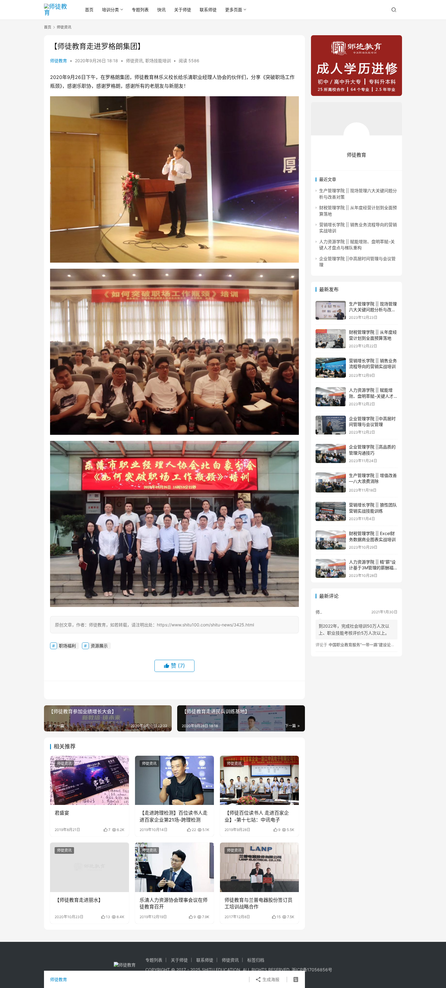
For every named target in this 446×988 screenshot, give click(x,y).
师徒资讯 (134, 60)
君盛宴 (62, 813)
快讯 (161, 9)
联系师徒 (208, 9)
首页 (89, 9)
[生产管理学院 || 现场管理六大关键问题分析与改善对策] (331, 310)
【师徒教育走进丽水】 (79, 900)
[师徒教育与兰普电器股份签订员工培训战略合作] (259, 867)
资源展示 (99, 645)
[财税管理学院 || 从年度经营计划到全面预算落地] (331, 338)
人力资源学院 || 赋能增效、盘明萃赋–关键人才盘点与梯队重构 (371, 395)
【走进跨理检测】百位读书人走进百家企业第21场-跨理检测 (174, 816)
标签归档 (255, 959)
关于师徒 (182, 9)
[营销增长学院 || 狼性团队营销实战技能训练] (331, 511)
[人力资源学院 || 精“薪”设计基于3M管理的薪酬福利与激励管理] (331, 568)
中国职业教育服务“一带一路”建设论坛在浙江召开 (371, 644)
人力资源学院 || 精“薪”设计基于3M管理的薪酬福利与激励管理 (372, 567)
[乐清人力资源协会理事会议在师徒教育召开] (174, 867)
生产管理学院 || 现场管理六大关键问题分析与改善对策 (373, 309)
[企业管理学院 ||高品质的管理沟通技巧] (331, 453)
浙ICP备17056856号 (312, 969)
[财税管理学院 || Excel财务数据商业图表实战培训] (331, 540)
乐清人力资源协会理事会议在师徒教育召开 (174, 903)
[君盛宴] (89, 780)
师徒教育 (58, 60)
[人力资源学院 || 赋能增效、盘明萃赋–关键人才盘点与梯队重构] (331, 396)
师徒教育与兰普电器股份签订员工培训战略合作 (258, 903)
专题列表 (140, 9)
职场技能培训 (158, 60)
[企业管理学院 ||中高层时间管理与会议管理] (331, 425)
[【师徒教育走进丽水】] (89, 867)
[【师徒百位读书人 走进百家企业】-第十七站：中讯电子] (259, 780)
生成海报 (270, 979)
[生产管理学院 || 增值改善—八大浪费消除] (331, 482)
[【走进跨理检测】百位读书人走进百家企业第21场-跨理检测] (174, 780)
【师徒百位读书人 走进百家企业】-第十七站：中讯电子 (257, 816)
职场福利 (67, 645)
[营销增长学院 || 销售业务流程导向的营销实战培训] (331, 368)
